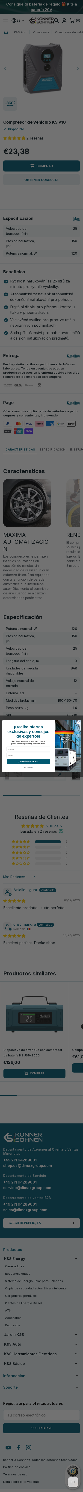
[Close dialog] (78, 722)
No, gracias (28, 767)
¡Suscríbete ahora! (28, 761)
